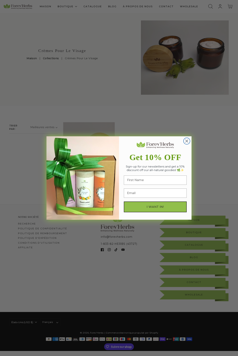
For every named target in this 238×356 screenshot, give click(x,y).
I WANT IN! (155, 207)
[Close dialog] (187, 141)
